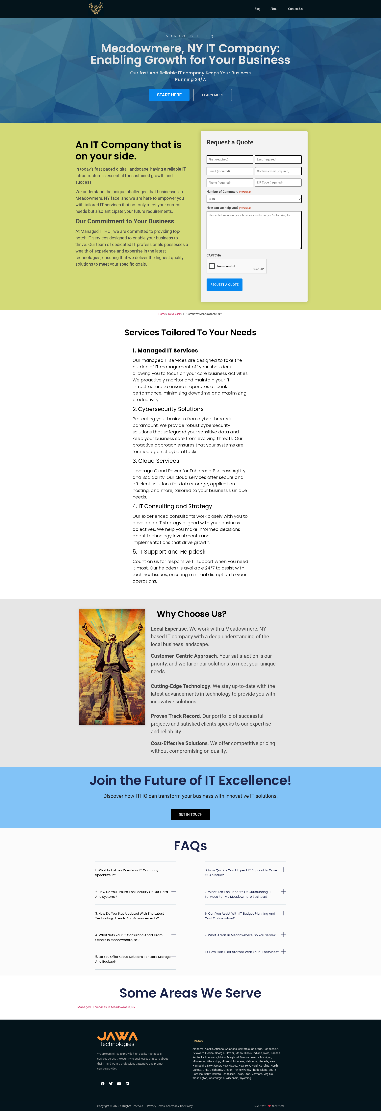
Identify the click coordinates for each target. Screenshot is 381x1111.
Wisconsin (232, 1078)
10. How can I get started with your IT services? (242, 952)
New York (174, 314)
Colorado (256, 1049)
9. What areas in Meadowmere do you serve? (240, 935)
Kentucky (198, 1057)
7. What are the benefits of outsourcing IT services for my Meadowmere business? (238, 894)
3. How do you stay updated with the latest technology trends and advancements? (129, 916)
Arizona (219, 1049)
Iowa (266, 1053)
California (244, 1049)
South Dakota (212, 1073)
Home (162, 314)
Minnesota (199, 1061)
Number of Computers (228, 191)
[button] (135, 875)
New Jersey (214, 1065)
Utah (247, 1073)
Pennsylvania (242, 1069)
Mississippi (213, 1061)
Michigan (265, 1057)
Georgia (220, 1053)
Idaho (239, 1053)
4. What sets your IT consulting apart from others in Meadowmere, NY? (129, 937)
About (274, 9)
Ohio (205, 1069)
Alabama (198, 1049)
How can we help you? (228, 207)
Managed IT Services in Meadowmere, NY (106, 1007)
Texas (239, 1073)
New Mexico (229, 1065)
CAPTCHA (214, 255)
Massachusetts (249, 1057)
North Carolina (260, 1065)
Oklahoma (216, 1069)
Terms (161, 1106)
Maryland (233, 1057)
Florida (209, 1053)
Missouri (226, 1061)
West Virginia (217, 1078)
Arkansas (231, 1049)
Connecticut (271, 1049)
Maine (222, 1057)
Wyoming (245, 1078)
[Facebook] (102, 1083)
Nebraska (252, 1061)
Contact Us (295, 9)
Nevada (263, 1061)
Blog (258, 9)
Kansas (275, 1053)
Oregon (228, 1069)
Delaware (198, 1053)
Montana (238, 1061)
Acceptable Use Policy (179, 1106)
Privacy (151, 1106)
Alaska (209, 1049)
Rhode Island (259, 1069)
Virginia (268, 1073)
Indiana (257, 1053)
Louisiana (211, 1057)
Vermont (257, 1073)
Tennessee (228, 1073)
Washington (199, 1078)
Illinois (248, 1053)
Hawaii (230, 1053)
